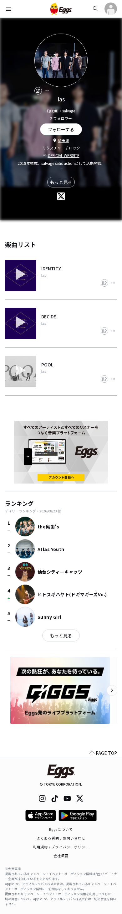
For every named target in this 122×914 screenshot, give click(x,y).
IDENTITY (51, 268)
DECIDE (48, 316)
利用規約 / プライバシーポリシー (61, 846)
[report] (47, 91)
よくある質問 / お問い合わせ (61, 838)
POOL (47, 364)
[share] (38, 91)
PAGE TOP (106, 753)
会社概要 (61, 855)
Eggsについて (61, 829)
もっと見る (61, 182)
